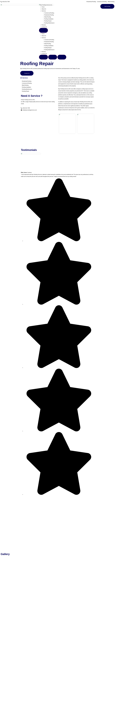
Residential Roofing (49, 15)
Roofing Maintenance (49, 23)
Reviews (44, 25)
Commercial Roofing (49, 13)
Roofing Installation (48, 19)
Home (43, 7)
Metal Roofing (47, 17)
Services (44, 11)
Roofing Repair (48, 21)
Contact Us (44, 26)
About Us (44, 9)
